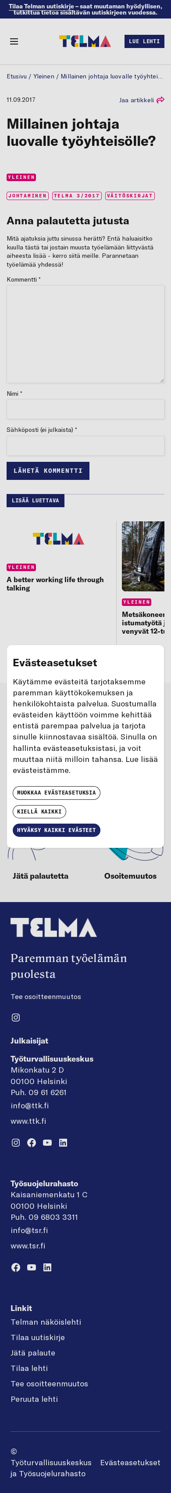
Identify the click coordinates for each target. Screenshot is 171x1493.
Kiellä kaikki (39, 811)
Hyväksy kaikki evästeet (56, 830)
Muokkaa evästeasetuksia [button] (56, 792)
